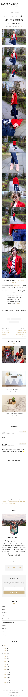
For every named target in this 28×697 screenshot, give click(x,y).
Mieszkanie (4, 612)
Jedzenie (4, 615)
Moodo (18, 303)
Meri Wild (4, 444)
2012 (5, 680)
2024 (5, 648)
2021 (5, 656)
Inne (3, 631)
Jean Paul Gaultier (14, 322)
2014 (5, 674)
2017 (5, 666)
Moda (20, 26)
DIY (9, 319)
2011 (5, 682)
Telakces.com (17, 285)
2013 (5, 677)
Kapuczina (14, 26)
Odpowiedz (23, 431)
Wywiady (4, 625)
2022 (5, 653)
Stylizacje (4, 635)
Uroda (3, 609)
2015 (5, 672)
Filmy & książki (5, 619)
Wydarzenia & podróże (8, 622)
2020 (5, 659)
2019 (5, 661)
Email (14, 586)
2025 (5, 645)
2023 (5, 651)
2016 (5, 669)
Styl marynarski (15, 319)
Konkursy (4, 628)
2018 (5, 664)
